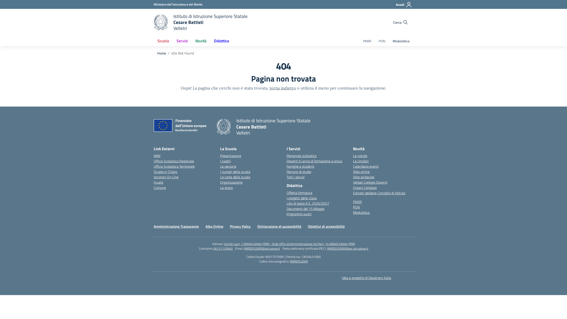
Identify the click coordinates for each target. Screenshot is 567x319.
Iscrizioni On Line (166, 177)
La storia (226, 187)
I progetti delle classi (302, 198)
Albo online (361, 171)
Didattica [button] (221, 41)
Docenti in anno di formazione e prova (314, 161)
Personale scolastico (302, 155)
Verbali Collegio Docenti (370, 182)
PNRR (367, 41)
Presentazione (230, 155)
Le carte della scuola (235, 177)
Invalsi (158, 182)
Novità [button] (200, 41)
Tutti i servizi (296, 177)
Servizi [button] (182, 41)
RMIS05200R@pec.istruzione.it (347, 248)
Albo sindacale (363, 177)
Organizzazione (231, 182)
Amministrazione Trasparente (176, 226)
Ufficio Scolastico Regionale (174, 161)
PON (382, 41)
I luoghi (225, 161)
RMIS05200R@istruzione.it (262, 248)
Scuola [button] (163, 41)
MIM (157, 155)
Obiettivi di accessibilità (326, 226)
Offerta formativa (299, 192)
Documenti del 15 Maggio (305, 208)
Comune (160, 187)
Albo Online (214, 226)
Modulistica (401, 41)
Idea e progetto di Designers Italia (366, 277)
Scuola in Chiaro (165, 171)
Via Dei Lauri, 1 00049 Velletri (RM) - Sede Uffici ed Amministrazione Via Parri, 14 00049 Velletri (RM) (289, 243)
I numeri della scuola (235, 171)
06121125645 (223, 248)
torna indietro (283, 88)
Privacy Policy (240, 226)
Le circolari (361, 161)
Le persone (228, 166)
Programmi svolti (299, 214)
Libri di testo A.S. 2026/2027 (308, 203)
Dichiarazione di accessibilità (279, 226)
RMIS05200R (299, 261)
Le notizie (360, 155)
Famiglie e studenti (300, 166)
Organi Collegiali (365, 187)
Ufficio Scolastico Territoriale (174, 166)
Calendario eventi (366, 166)
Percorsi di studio (299, 171)
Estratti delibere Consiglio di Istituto (379, 193)
